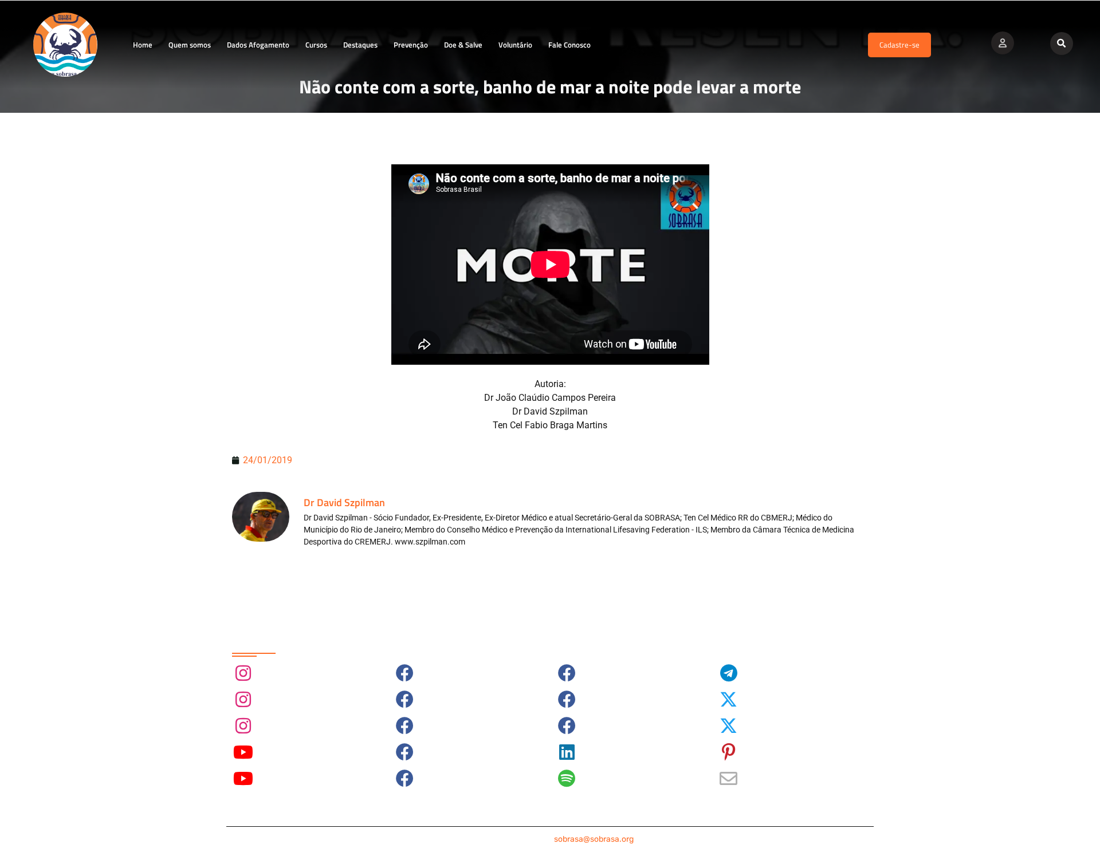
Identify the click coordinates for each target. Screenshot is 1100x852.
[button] (1061, 43)
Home (142, 44)
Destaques (360, 44)
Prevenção (411, 44)
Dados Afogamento (258, 44)
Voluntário (515, 44)
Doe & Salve (463, 44)
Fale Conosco (569, 44)
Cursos (316, 44)
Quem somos (189, 44)
